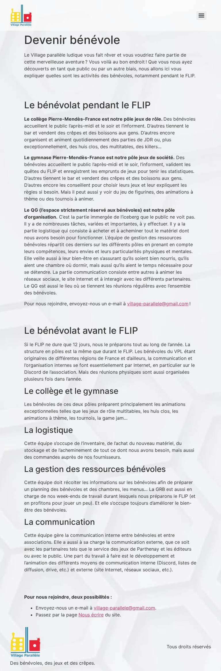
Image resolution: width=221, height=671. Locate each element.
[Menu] (201, 15)
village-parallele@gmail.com (157, 303)
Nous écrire (91, 615)
